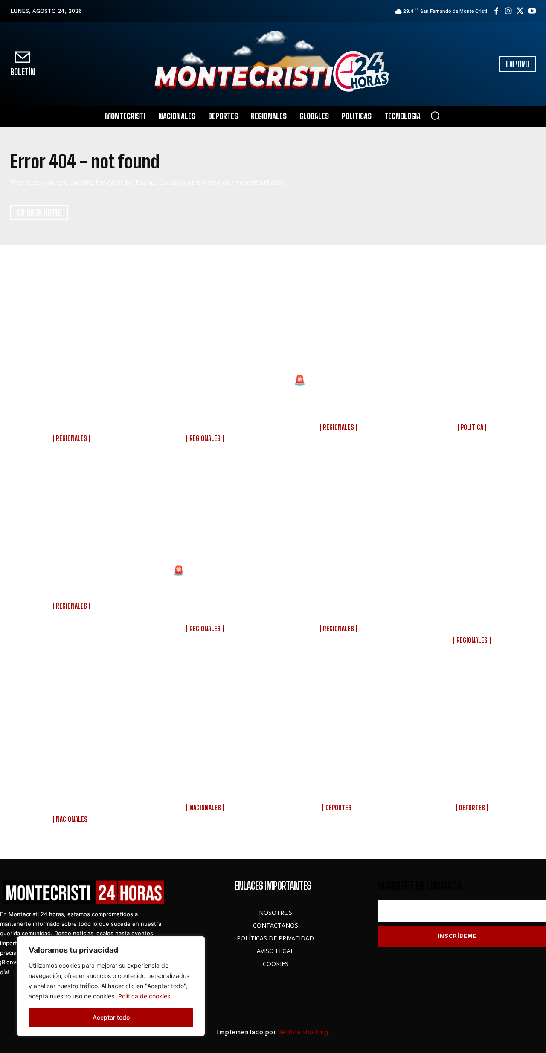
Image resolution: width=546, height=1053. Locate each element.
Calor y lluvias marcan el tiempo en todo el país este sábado (206, 783)
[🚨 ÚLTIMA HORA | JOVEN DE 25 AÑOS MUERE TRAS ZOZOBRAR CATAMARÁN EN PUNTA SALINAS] (339, 330)
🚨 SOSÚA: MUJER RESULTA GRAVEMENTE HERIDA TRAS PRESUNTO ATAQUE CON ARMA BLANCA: (206, 592)
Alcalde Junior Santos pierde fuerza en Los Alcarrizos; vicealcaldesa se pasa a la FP (473, 396)
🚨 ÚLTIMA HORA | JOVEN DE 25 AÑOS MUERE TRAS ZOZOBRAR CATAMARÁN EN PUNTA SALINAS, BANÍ (339, 396)
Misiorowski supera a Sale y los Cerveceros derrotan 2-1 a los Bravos (339, 783)
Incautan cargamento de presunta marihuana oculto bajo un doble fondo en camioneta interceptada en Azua (339, 592)
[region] (111, 986)
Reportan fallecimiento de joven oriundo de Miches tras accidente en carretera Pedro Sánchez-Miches (206, 402)
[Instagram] (508, 11)
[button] (435, 115)
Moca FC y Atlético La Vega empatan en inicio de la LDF (473, 783)
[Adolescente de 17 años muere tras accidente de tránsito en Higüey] (72, 520)
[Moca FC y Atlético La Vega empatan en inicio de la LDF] (473, 722)
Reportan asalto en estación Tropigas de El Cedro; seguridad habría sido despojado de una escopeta (72, 402)
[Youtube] (532, 11)
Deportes (338, 807)
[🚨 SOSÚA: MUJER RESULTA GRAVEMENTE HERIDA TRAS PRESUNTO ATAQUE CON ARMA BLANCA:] (206, 520)
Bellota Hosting (303, 1031)
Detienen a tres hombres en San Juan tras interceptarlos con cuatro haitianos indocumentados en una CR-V (473, 598)
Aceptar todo (111, 1017)
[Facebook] (496, 11)
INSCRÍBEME (457, 936)
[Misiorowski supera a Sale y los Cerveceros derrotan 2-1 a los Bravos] (339, 722)
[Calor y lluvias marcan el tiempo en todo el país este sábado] (206, 722)
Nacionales (71, 819)
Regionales (71, 438)
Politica (472, 427)
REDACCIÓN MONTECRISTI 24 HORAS (72, 448)
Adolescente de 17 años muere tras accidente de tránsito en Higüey (72, 581)
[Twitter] (520, 11)
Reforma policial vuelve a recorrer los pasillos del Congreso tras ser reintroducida (72, 788)
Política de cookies (144, 996)
